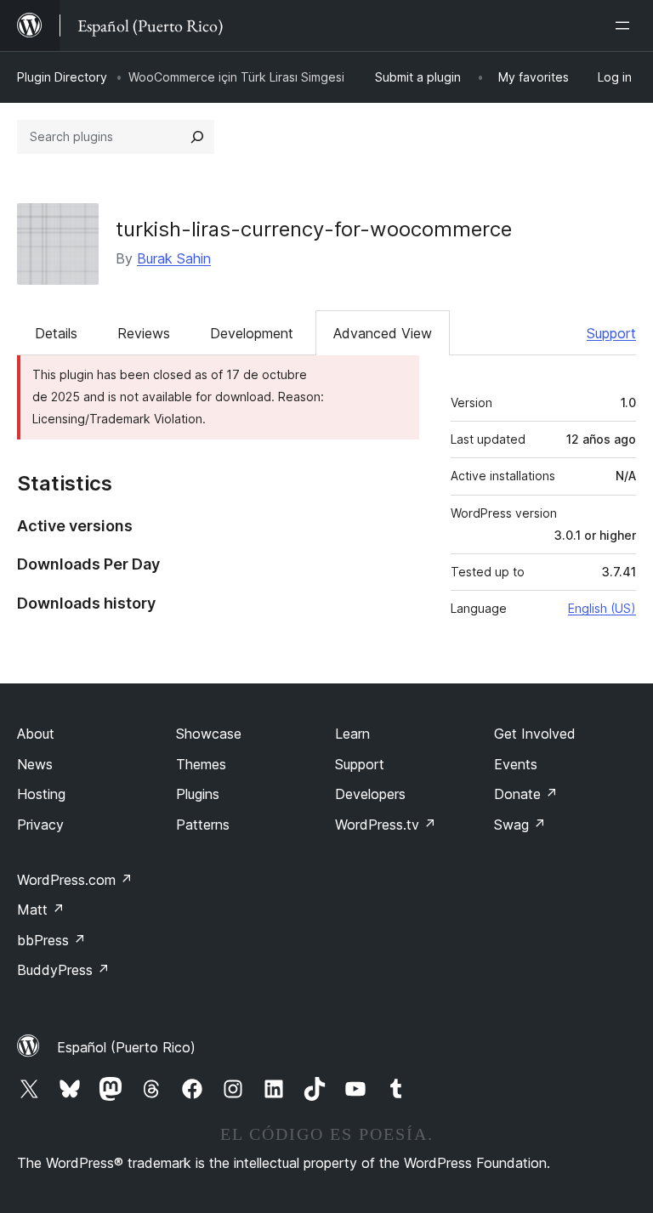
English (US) (602, 608)
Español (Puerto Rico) (126, 1047)
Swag (520, 824)
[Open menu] (626, 25)
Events (515, 764)
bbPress (51, 940)
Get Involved (535, 733)
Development (251, 333)
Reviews (143, 333)
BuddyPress (63, 969)
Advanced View (382, 333)
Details (56, 333)
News (35, 764)
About (35, 733)
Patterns (203, 824)
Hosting (41, 793)
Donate (526, 793)
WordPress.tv (385, 824)
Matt (41, 909)
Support (611, 333)
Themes (201, 764)
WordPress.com (75, 879)
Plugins (197, 793)
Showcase (208, 733)
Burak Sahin (174, 258)
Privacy (40, 824)
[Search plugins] (197, 137)
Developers (370, 793)
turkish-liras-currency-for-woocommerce (314, 229)
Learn (352, 733)
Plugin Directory (62, 77)
